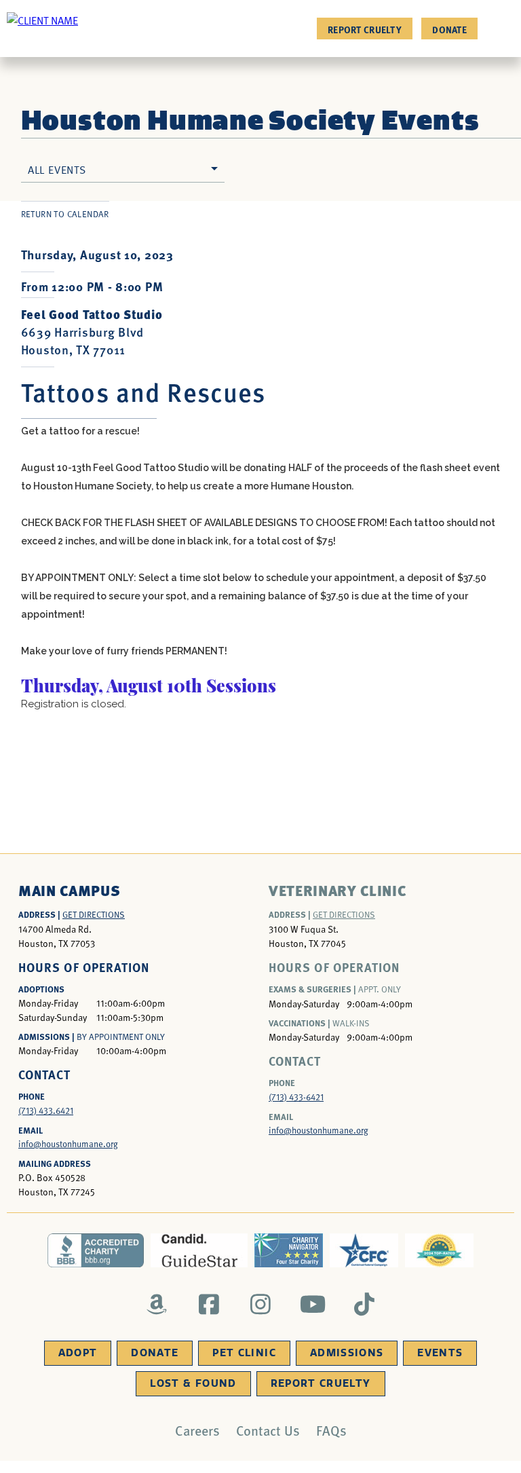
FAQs (331, 1430)
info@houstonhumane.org (68, 1144)
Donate (449, 29)
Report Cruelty (365, 29)
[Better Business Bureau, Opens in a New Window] (95, 1250)
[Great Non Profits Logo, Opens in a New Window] (439, 1250)
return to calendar (65, 214)
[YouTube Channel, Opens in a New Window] (312, 1304)
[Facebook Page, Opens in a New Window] (208, 1304)
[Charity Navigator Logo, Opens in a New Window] (288, 1250)
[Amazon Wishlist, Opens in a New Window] (157, 1304)
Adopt (78, 1353)
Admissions (347, 1353)
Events (440, 1353)
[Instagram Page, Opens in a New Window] (260, 1304)
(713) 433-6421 (296, 1097)
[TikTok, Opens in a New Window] (364, 1304)
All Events (57, 169)
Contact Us (268, 1430)
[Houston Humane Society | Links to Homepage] (42, 19)
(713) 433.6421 (45, 1110)
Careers (197, 1430)
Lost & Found (193, 1383)
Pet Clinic (244, 1353)
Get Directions (93, 914)
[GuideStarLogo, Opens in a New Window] (199, 1250)
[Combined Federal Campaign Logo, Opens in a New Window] (364, 1250)
